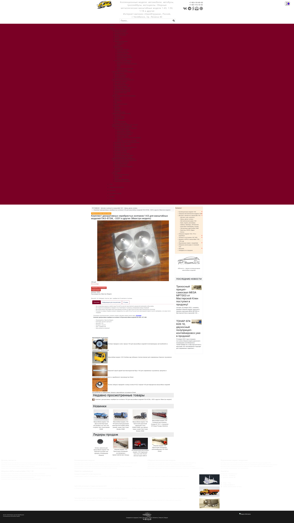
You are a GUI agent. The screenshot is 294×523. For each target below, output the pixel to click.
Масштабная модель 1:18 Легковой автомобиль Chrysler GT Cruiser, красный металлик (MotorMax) (23, 473)
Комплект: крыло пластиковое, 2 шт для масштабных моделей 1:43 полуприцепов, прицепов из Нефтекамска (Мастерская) (29, 468)
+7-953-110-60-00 (196, 2)
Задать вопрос (96, 290)
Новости (161, 517)
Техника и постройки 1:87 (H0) (188, 237)
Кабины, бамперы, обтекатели (189, 224)
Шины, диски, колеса (186, 219)
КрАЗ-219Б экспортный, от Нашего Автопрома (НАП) (90, 486)
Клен (140, 517)
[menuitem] (112, 25)
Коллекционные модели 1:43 (187, 212)
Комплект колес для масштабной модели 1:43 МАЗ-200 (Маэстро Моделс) (18, 466)
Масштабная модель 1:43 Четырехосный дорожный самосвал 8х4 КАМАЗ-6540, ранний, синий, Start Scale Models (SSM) (120, 425)
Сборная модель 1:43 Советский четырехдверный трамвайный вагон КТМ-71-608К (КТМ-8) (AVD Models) (171, 466)
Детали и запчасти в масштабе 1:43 (189, 215)
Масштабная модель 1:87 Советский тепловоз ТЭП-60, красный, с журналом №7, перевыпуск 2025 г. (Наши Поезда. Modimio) (249, 464)
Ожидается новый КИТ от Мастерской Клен (87, 474)
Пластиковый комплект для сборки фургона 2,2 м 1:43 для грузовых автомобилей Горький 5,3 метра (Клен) (25, 462)
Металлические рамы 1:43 (188, 221)
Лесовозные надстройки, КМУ (189, 228)
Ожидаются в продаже (186, 250)
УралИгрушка (21, 514)
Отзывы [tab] (125, 302)
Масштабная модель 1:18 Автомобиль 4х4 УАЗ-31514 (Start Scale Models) (17, 477)
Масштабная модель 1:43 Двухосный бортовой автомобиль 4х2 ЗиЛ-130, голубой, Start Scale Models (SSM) (101, 425)
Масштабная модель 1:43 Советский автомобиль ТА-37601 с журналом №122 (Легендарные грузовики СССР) (246, 462)
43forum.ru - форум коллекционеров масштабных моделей (189, 269)
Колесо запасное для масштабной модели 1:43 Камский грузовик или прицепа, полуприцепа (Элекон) (101, 451)
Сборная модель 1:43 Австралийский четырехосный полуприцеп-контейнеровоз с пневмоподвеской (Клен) (172, 462)
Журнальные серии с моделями (188, 243)
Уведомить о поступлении (99, 287)
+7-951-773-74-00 (196, 5)
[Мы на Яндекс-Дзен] (193, 8)
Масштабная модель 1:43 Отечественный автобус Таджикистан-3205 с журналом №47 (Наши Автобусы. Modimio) (247, 466)
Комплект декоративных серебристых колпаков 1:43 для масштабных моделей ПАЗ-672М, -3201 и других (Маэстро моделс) (133, 399)
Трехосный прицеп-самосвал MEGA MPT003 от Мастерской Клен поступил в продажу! (187, 295)
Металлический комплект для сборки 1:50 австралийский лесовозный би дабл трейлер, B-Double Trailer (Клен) (26, 475)
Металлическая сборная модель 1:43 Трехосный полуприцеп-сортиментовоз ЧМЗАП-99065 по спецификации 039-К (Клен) (176, 468)
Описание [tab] (96, 302)
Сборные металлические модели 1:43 (190, 213)
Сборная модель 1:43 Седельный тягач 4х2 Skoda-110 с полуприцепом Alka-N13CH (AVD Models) (170, 464)
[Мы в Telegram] (189, 8)
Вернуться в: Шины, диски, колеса (101, 213)
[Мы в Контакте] (185, 8)
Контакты (155, 517)
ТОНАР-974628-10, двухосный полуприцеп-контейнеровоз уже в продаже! (188, 328)
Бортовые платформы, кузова (189, 226)
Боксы (182, 232)
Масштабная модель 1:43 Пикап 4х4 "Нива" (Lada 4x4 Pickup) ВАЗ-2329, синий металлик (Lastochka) (97, 464)
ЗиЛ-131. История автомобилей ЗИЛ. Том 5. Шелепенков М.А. (234, 468)
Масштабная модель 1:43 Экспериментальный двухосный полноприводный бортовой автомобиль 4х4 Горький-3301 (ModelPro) (103, 466)
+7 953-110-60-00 (227, 479)
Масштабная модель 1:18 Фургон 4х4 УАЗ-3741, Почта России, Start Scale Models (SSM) (21, 479)
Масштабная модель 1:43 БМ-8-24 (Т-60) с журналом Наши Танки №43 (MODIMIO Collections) (95, 468)
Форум (166, 517)
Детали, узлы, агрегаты (187, 217)
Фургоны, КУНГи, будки (187, 230)
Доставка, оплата (147, 517)
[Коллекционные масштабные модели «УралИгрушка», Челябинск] (104, 4)
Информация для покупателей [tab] (111, 302)
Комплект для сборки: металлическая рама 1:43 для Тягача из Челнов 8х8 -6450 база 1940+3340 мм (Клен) (25, 464)
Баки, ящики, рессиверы (187, 223)
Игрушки (181, 248)
